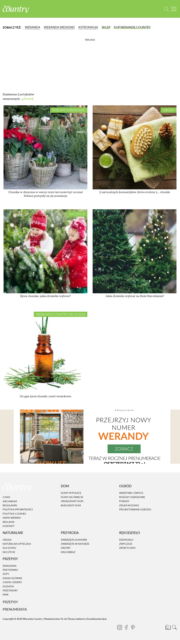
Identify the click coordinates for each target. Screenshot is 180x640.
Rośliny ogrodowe (68, 110)
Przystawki (10, 569)
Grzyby (65, 547)
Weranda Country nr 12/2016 (60, 314)
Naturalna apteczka (17, 543)
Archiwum (10, 501)
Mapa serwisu (12, 517)
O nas (6, 497)
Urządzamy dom (72, 501)
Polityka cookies (14, 513)
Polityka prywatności (18, 509)
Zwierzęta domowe (74, 539)
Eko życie (77, 214)
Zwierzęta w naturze (75, 543)
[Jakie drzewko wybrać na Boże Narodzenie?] (134, 251)
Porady (124, 501)
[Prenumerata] (168, 627)
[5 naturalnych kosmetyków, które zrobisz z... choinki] (134, 147)
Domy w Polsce (71, 492)
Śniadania (10, 565)
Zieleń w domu (129, 505)
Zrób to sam (127, 547)
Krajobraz (68, 552)
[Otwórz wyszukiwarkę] (166, 9)
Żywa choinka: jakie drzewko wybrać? (45, 296)
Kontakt (8, 525)
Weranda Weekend (59, 27)
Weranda (32, 27)
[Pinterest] (133, 627)
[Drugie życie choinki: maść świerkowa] (45, 352)
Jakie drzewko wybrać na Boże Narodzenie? (134, 296)
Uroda (168, 110)
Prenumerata (15, 609)
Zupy (6, 574)
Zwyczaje (125, 543)
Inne (6, 594)
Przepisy (10, 602)
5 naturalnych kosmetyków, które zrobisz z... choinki (134, 192)
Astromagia (88, 27)
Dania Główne (12, 578)
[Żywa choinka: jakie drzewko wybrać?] (45, 251)
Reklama (8, 521)
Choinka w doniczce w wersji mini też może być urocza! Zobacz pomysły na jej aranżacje (45, 194)
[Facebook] (126, 627)
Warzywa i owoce (131, 492)
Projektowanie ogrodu (135, 509)
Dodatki (8, 586)
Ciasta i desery (12, 582)
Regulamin (10, 505)
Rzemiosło (126, 539)
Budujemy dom (71, 505)
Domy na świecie (72, 497)
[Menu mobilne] (173, 9)
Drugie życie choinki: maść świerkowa (45, 396)
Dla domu (9, 547)
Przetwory (10, 590)
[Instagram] (120, 627)
